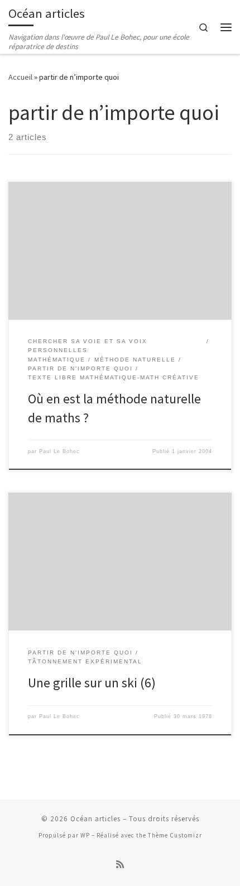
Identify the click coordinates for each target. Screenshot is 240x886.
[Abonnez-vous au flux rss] (120, 864)
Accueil (20, 77)
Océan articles (95, 819)
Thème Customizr (175, 835)
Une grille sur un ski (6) (92, 683)
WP (85, 835)
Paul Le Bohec (59, 451)
